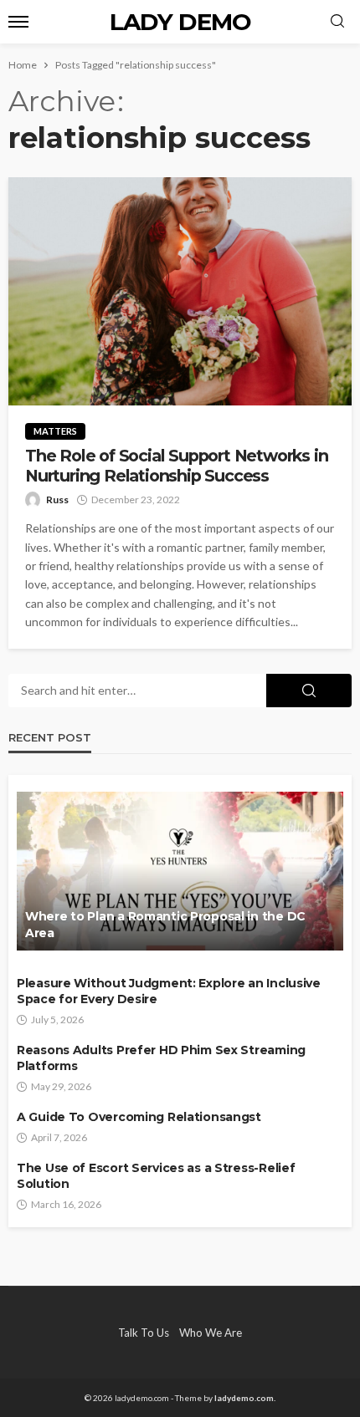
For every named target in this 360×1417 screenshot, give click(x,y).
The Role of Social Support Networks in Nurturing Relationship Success (176, 465)
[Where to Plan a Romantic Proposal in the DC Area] (180, 871)
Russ (57, 499)
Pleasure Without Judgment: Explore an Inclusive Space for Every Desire (169, 991)
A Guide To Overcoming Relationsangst (139, 1116)
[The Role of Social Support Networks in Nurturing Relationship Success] (180, 291)
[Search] (337, 21)
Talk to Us (143, 1332)
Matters (55, 431)
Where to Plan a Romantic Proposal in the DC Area (165, 924)
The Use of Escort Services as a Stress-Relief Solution (156, 1176)
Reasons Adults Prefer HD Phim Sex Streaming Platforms (161, 1058)
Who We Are (210, 1332)
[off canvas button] (18, 21)
